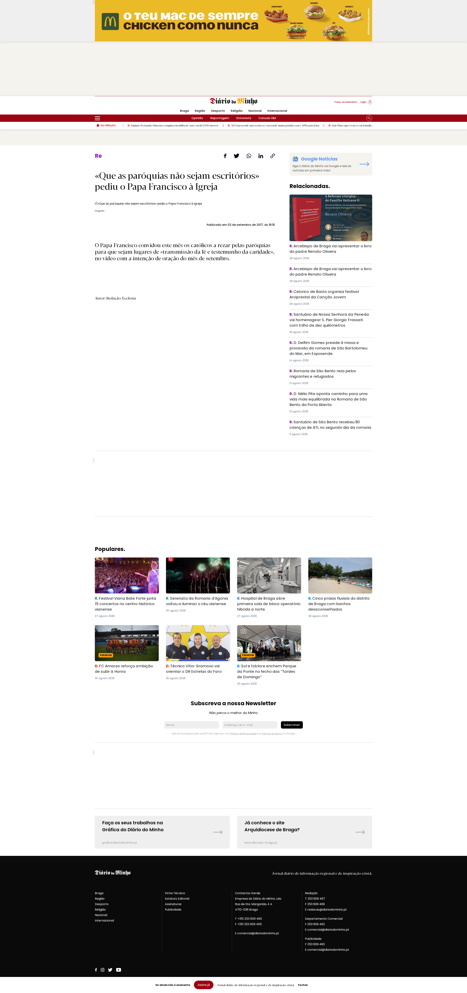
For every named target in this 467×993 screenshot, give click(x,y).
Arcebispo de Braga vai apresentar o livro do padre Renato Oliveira (327, 199)
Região (200, 111)
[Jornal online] (114, 104)
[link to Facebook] (96, 970)
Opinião (197, 118)
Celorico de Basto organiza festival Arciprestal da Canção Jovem (326, 293)
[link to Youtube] (118, 970)
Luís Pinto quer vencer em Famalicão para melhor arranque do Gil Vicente (333, 125)
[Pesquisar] (369, 118)
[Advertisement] (233, 68)
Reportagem (219, 118)
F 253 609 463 (315, 944)
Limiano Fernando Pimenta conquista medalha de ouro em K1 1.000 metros (133, 125)
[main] (233, 500)
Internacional (277, 111)
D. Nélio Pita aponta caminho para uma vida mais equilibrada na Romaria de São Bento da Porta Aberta (329, 395)
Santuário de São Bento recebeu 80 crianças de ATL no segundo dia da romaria (330, 423)
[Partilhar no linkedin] (260, 156)
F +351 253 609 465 (248, 924)
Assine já (204, 985)
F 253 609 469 (315, 904)
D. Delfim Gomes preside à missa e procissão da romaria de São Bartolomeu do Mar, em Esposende (327, 344)
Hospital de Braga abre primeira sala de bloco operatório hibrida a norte (266, 562)
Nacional (255, 111)
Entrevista (243, 118)
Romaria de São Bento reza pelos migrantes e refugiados (323, 372)
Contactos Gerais (247, 893)
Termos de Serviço (272, 733)
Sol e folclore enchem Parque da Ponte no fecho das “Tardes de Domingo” (268, 629)
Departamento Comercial (324, 919)
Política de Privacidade (243, 733)
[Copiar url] (272, 156)
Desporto (218, 111)
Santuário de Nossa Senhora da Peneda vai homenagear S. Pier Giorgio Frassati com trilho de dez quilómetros (329, 318)
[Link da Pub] (233, 20)
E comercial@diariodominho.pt (257, 933)
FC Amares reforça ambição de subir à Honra (123, 629)
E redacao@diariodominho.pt (326, 909)
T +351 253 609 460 (248, 919)
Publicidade (173, 909)
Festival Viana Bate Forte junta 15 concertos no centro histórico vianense (124, 562)
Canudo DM (267, 118)
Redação (311, 893)
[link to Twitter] (110, 970)
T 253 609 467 (315, 899)
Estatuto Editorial (177, 899)
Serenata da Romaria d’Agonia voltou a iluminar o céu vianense (195, 562)
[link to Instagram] (102, 970)
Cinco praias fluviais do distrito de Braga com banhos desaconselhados (338, 562)
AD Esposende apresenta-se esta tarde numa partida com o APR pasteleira (234, 125)
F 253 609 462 (315, 924)
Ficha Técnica (175, 893)
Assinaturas (173, 904)
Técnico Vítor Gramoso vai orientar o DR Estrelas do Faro (196, 629)
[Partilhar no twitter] (236, 156)
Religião (237, 111)
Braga (184, 111)
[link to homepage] (233, 101)
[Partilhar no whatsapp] (249, 156)
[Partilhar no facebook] (225, 156)
